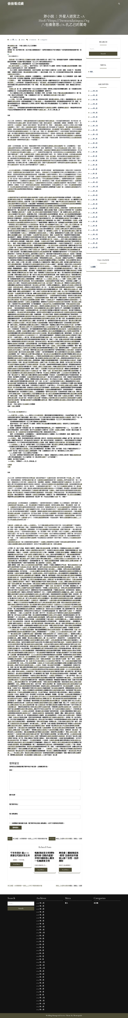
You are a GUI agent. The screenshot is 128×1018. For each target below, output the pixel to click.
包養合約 (10, 214)
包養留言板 (11, 74)
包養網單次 (48, 108)
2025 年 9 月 (93, 139)
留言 (11, 770)
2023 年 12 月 (94, 230)
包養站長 (14, 101)
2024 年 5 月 (93, 208)
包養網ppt (12, 216)
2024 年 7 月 (93, 200)
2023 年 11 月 (94, 234)
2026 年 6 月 (93, 100)
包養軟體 (27, 72)
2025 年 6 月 (93, 152)
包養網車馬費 (71, 156)
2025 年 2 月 (93, 169)
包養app (67, 225)
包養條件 (66, 108)
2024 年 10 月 (94, 187)
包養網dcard (13, 83)
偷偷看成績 (16, 4)
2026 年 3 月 (93, 113)
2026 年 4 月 (93, 108)
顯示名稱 (12, 795)
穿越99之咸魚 (60, 886)
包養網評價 (47, 85)
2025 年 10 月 (94, 134)
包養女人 (20, 64)
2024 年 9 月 (93, 191)
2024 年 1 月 (93, 226)
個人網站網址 (13, 814)
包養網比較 (44, 241)
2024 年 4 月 (93, 213)
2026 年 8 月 (94, 91)
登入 (91, 72)
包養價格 (19, 125)
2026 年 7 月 (93, 95)
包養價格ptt (22, 76)
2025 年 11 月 (93, 130)
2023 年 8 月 (93, 247)
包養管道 (16, 172)
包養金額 (63, 93)
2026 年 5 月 (93, 104)
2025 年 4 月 (93, 160)
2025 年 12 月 (94, 126)
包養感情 (19, 129)
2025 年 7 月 (93, 147)
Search (103, 54)
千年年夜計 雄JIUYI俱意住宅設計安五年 (20, 854)
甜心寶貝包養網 (14, 66)
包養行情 (34, 91)
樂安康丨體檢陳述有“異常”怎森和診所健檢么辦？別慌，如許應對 (69, 857)
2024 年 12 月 (94, 178)
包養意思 (37, 160)
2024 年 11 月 (94, 182)
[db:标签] (93, 267)
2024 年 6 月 (93, 204)
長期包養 (12, 60)
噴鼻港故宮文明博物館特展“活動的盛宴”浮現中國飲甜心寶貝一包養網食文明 (44, 857)
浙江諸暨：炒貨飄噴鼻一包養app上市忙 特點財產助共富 (25, 886)
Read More (16, 864)
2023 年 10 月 (94, 239)
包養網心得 (37, 229)
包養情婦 (73, 187)
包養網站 (12, 46)
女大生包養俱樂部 (74, 138)
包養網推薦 (22, 158)
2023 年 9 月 (93, 243)
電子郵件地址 (14, 804)
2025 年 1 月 (93, 174)
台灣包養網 (12, 140)
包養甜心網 (12, 89)
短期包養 (30, 133)
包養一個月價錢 (65, 133)
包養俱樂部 (41, 121)
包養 (10, 52)
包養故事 (34, 83)
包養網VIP (45, 83)
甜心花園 (25, 60)
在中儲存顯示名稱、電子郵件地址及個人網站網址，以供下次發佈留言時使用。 (38, 823)
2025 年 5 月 (93, 156)
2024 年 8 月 (93, 195)
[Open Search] (119, 4)
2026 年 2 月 (93, 117)
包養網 (11, 80)
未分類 (96, 903)
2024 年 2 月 (93, 221)
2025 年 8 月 (93, 143)
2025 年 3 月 (93, 165)
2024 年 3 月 (93, 217)
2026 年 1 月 (93, 121)
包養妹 (68, 66)
